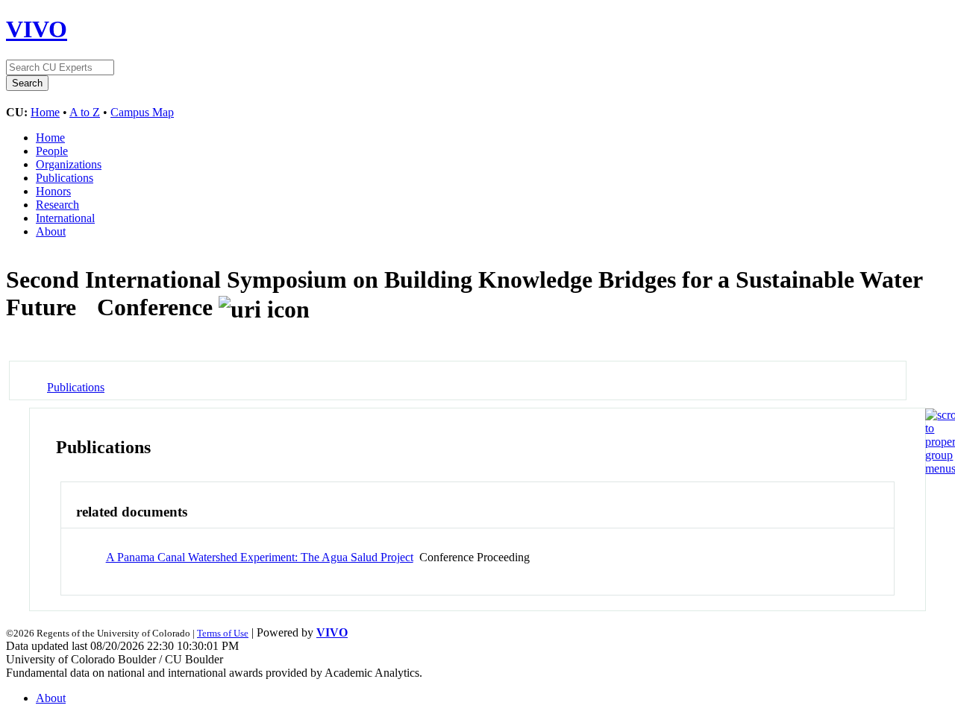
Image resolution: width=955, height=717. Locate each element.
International (65, 218)
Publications (64, 177)
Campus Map (142, 112)
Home (45, 112)
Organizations (68, 164)
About (51, 231)
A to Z (84, 112)
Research (57, 204)
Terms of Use (222, 633)
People (52, 151)
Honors (53, 191)
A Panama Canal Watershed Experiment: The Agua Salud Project (259, 557)
